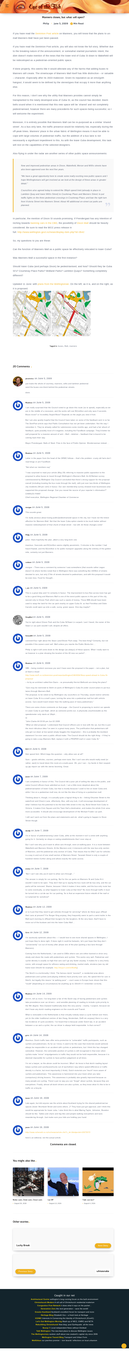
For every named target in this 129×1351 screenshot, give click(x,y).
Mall (66, 346)
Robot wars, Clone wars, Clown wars (27, 1200)
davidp (27, 831)
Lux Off (50, 1200)
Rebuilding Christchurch (47, 1325)
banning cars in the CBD (44, 223)
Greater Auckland (43, 1312)
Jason (27, 777)
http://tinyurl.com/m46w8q (65, 968)
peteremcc (29, 379)
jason (27, 1127)
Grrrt (27, 932)
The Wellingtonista (40, 1334)
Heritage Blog (47, 1315)
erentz (27, 869)
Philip (27, 535)
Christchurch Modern (44, 1302)
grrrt (27, 1035)
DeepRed (28, 617)
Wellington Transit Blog (53, 1337)
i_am (27, 588)
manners (73, 346)
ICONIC (38, 1318)
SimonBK (29, 636)
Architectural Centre (40, 1299)
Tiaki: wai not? (88, 1200)
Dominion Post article (47, 33)
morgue (28, 507)
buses (60, 346)
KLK (26, 749)
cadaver (28, 562)
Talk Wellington (43, 1331)
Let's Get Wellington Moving (49, 1321)
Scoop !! (46, 1328)
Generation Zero (48, 1309)
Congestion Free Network (49, 1306)
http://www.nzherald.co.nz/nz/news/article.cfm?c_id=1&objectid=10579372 (57, 1132)
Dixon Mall (83, 223)
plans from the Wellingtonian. (54, 284)
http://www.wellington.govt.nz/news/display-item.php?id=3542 (51, 232)
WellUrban (36, 1340)
